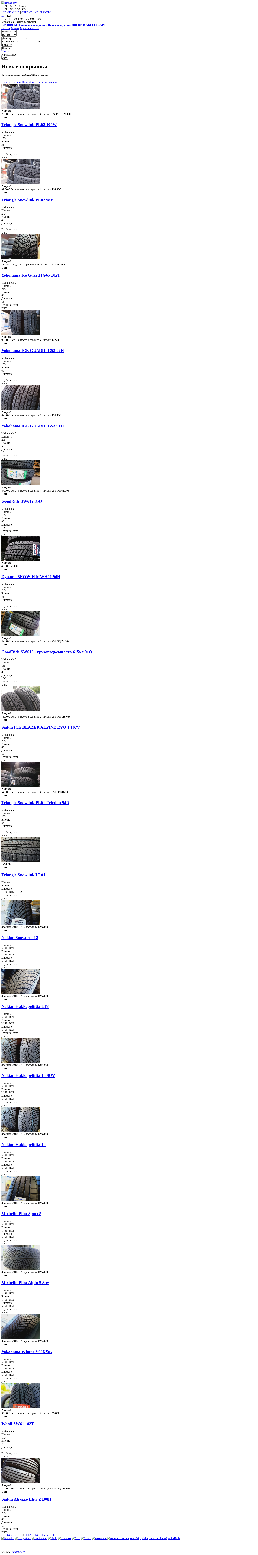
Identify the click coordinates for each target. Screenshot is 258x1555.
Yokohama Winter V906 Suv (26, 1351)
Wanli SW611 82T (17, 1423)
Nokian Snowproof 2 (19, 937)
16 (43, 1535)
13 (32, 1535)
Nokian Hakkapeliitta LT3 (25, 1006)
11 (26, 1535)
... (5, 1535)
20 (53, 1535)
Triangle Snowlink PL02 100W (29, 124)
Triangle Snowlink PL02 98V (27, 200)
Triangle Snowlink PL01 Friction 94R (35, 802)
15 (39, 1535)
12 (29, 1535)
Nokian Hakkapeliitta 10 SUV (28, 1075)
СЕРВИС (27, 12)
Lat (3, 15)
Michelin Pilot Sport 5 (21, 1213)
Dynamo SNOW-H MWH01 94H (30, 576)
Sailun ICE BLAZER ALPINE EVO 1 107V (40, 727)
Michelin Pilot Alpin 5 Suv (25, 1282)
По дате (6, 81)
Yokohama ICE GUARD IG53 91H (32, 426)
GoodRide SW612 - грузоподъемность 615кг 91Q (46, 652)
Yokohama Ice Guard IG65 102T (30, 275)
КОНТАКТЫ (43, 12)
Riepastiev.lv (18, 1551)
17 (46, 1535)
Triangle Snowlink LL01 (23, 875)
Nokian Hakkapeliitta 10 (23, 1144)
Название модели (47, 81)
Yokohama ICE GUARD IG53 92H (32, 350)
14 (36, 1535)
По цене (16, 81)
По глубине (29, 81)
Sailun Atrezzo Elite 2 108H (26, 1499)
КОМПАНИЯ (11, 12)
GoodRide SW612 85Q (21, 501)
